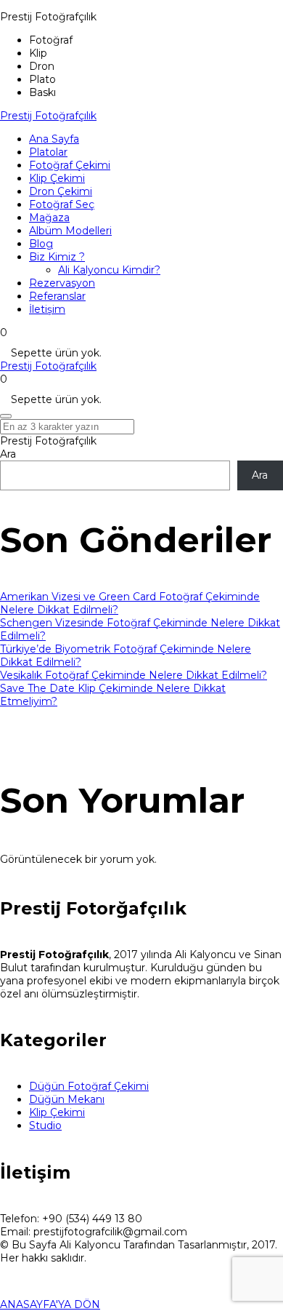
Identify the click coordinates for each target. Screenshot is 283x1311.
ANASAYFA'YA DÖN (50, 1304)
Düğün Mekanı (66, 1099)
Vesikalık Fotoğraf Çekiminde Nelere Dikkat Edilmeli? (133, 675)
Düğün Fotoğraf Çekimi (89, 1086)
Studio (45, 1125)
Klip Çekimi (57, 1112)
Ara (8, 454)
